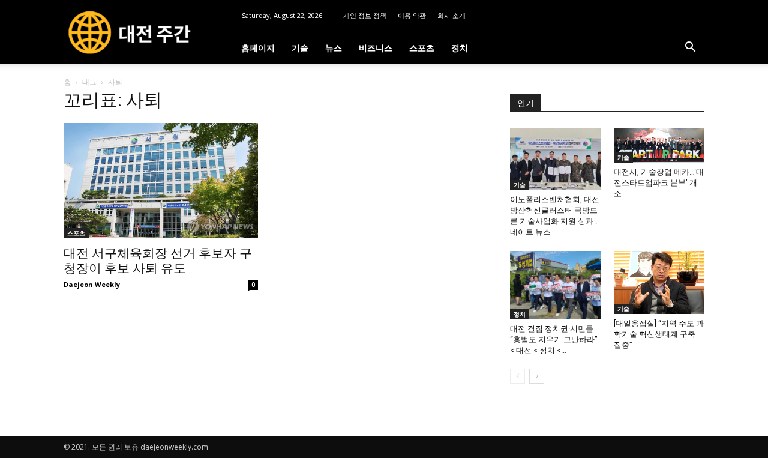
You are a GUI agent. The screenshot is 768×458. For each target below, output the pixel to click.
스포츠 (421, 47)
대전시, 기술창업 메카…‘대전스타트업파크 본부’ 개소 (659, 182)
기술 (300, 47)
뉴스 (333, 47)
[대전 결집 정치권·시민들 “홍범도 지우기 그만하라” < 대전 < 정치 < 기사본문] (555, 285)
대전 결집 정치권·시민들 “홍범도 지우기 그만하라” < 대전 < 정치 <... (554, 339)
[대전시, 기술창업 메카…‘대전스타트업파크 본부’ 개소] (659, 145)
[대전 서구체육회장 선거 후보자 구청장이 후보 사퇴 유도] (161, 180)
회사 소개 (451, 15)
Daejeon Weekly (92, 284)
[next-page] (536, 376)
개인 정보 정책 (364, 15)
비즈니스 (375, 47)
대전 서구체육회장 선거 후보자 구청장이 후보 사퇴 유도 (158, 261)
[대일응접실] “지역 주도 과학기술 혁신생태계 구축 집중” (659, 334)
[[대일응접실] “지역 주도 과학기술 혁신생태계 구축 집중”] (659, 282)
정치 (459, 47)
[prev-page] (517, 376)
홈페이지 (258, 47)
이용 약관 (412, 15)
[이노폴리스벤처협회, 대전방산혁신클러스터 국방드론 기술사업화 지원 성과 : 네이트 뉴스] (555, 159)
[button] (690, 48)
